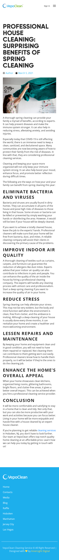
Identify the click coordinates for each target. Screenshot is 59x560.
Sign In (47, 6)
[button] (54, 5)
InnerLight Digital (40, 551)
